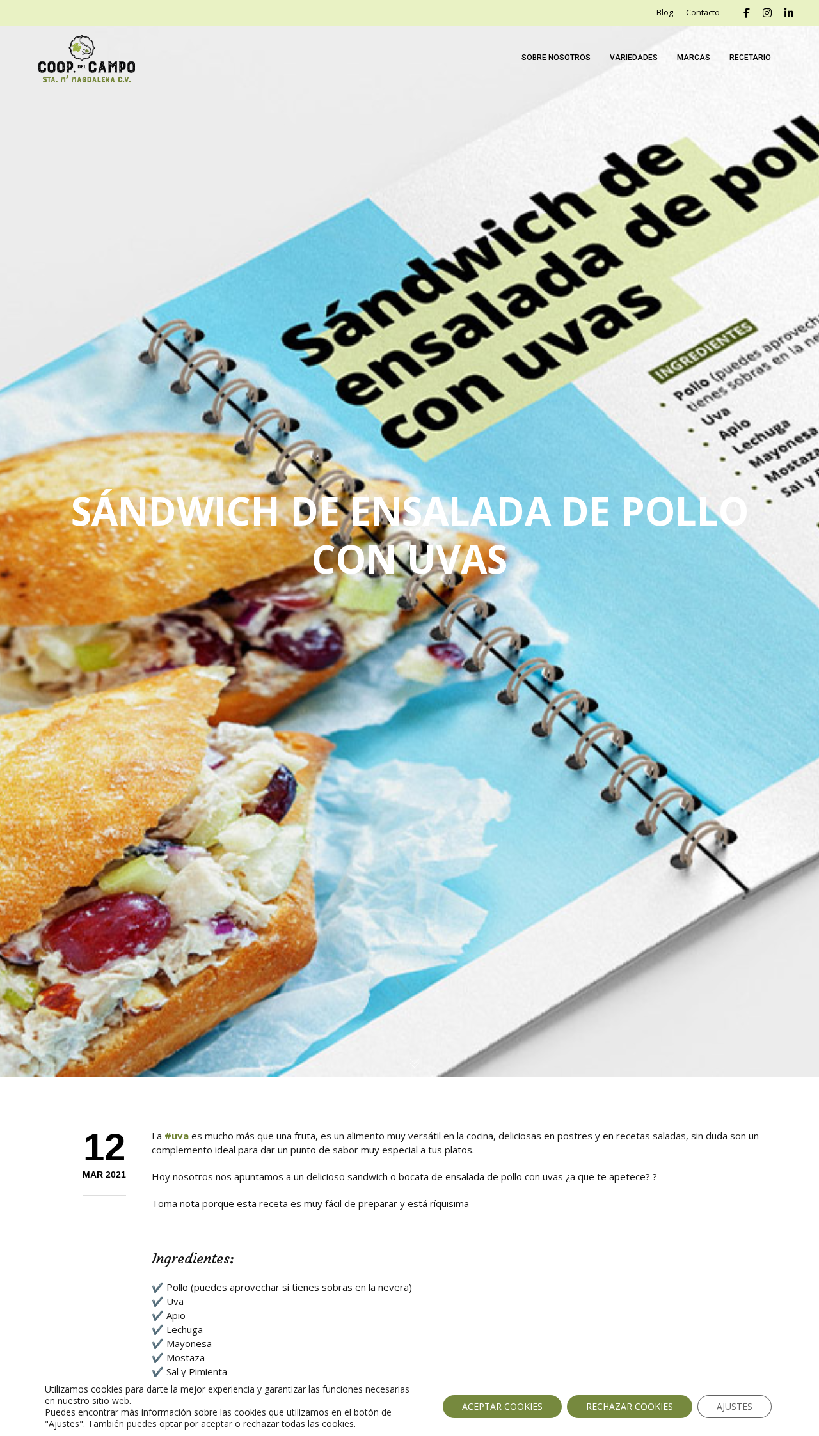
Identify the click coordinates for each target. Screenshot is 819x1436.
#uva (176, 1135)
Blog (664, 12)
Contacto (703, 12)
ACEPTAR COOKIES (502, 1406)
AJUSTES (734, 1406)
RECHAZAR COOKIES (629, 1406)
